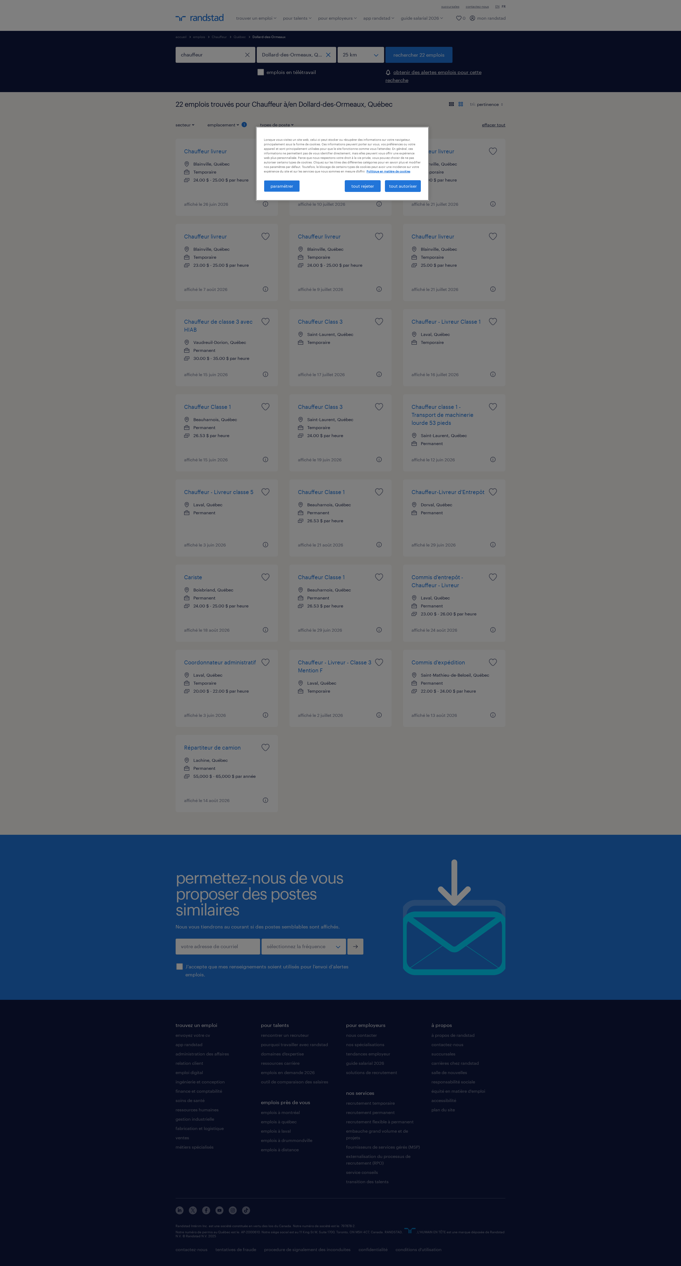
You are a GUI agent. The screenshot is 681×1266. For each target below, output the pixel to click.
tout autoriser (403, 185)
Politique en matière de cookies (388, 171)
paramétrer (282, 185)
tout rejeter (362, 185)
